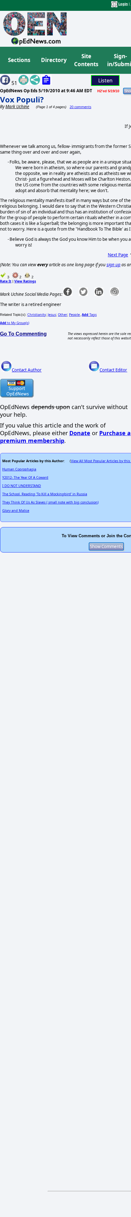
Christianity (36, 314)
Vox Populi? (22, 99)
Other (62, 314)
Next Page (118, 255)
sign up (114, 265)
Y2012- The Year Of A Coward (25, 477)
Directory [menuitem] (53, 60)
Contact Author (27, 370)
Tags (89, 314)
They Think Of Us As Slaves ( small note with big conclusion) (50, 502)
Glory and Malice (15, 510)
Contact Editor (113, 370)
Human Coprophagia (19, 469)
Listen (105, 80)
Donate (79, 433)
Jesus (52, 314)
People (74, 314)
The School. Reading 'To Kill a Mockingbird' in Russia (44, 494)
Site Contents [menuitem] (86, 60)
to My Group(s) (14, 323)
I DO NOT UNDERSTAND (21, 485)
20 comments (80, 107)
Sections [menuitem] (19, 60)
